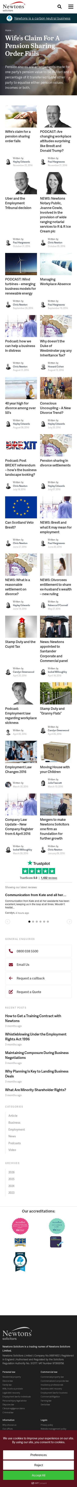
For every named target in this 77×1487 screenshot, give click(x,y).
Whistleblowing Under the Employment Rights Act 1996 (36, 1036)
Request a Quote (28, 991)
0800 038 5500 (27, 951)
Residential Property (11, 1376)
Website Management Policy (53, 1428)
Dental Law (45, 1404)
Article (12, 1116)
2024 (11, 1186)
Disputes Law (8, 1404)
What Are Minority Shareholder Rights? (35, 1089)
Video (12, 1150)
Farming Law (46, 1400)
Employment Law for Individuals (16, 1396)
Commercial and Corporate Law (55, 1380)
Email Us (22, 964)
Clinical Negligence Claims (13, 1408)
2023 (11, 1193)
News (12, 1136)
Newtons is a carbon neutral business (42, 18)
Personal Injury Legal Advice (14, 1400)
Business (14, 1122)
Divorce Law (7, 1380)
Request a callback (30, 978)
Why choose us (9, 1424)
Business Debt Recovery (51, 1388)
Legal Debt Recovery (11, 1392)
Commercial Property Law (52, 1376)
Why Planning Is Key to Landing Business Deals (36, 1073)
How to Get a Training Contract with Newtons (33, 1018)
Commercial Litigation (50, 1396)
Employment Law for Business (54, 1392)
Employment (16, 1129)
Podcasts (14, 1143)
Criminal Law (7, 1412)
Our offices (7, 1428)
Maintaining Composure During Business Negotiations (37, 1055)
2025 (11, 1179)
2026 (11, 1172)
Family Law (6, 1384)
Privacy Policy (47, 1424)
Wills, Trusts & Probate (12, 1388)
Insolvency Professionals (52, 1384)
